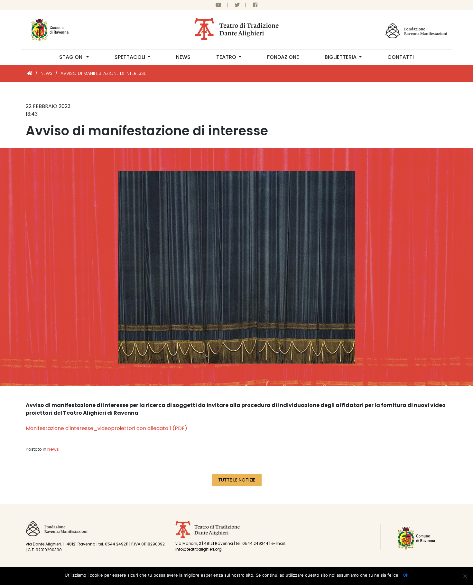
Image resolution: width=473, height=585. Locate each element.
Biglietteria (341, 57)
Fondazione (283, 57)
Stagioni (72, 57)
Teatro (226, 57)
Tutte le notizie (236, 480)
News (183, 57)
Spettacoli (130, 57)
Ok (405, 575)
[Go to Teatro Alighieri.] (29, 73)
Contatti (400, 57)
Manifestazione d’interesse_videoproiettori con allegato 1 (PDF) (106, 428)
